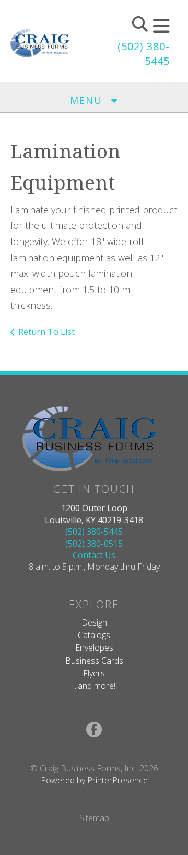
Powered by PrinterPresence (94, 780)
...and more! (94, 685)
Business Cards (94, 660)
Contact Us (94, 555)
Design (94, 622)
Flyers (94, 673)
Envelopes (94, 647)
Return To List (46, 332)
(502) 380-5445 (94, 531)
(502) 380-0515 (94, 543)
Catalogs (94, 635)
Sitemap (94, 818)
